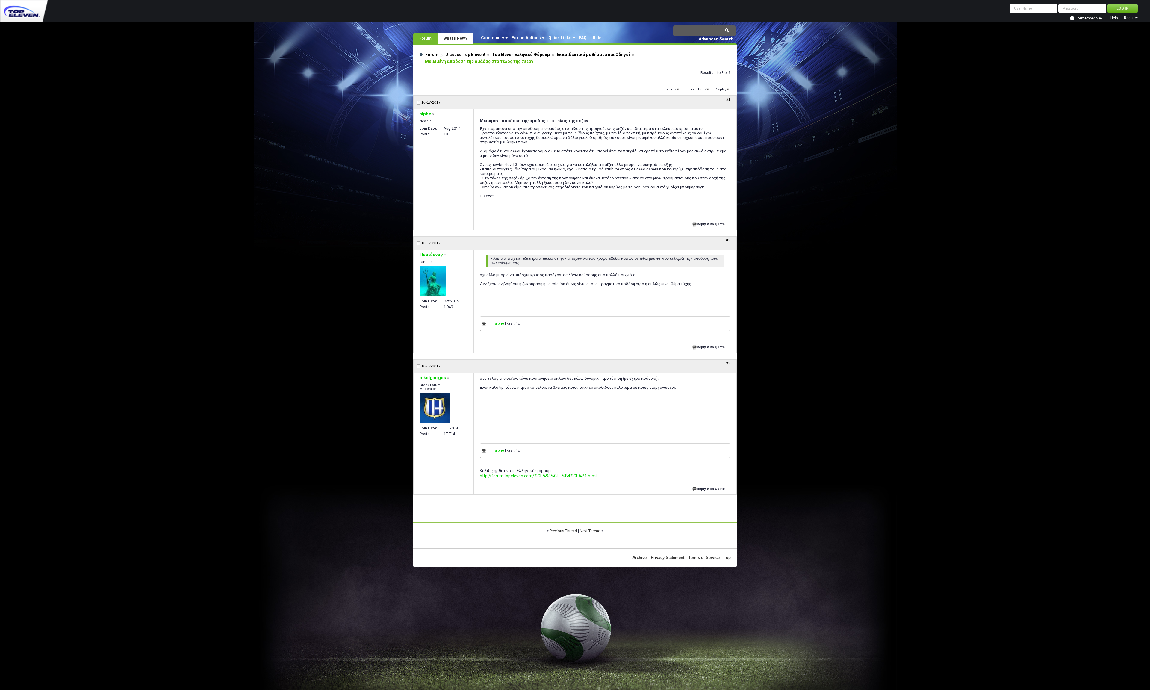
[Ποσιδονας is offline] (433, 281)
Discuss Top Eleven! (465, 54)
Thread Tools (695, 89)
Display (720, 89)
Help (1114, 18)
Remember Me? (1089, 18)
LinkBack (669, 89)
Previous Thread (563, 531)
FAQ (583, 37)
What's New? (455, 38)
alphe (499, 324)
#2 (728, 240)
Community (492, 37)
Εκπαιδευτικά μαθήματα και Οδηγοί (593, 54)
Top (727, 557)
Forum (425, 38)
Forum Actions (526, 37)
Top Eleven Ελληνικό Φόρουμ (521, 54)
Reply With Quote (711, 224)
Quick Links (559, 37)
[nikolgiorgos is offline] (435, 408)
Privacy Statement (667, 557)
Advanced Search (716, 39)
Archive (639, 557)
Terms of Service (704, 557)
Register (1131, 18)
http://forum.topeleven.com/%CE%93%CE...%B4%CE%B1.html (538, 475)
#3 (728, 363)
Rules (598, 37)
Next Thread (590, 531)
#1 (728, 99)
